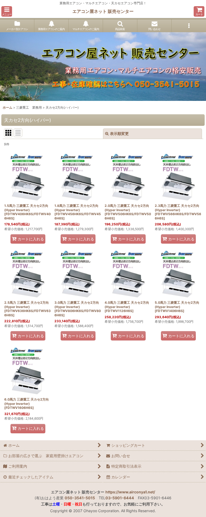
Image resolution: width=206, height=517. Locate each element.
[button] (6, 11)
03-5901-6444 (119, 498)
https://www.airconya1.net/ (130, 492)
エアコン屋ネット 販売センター (103, 11)
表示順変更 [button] (119, 133)
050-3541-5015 (80, 498)
